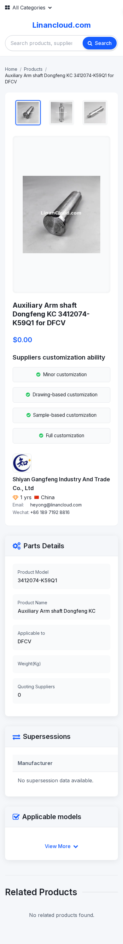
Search (103, 43)
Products (33, 69)
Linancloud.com (61, 25)
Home (11, 69)
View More (58, 846)
